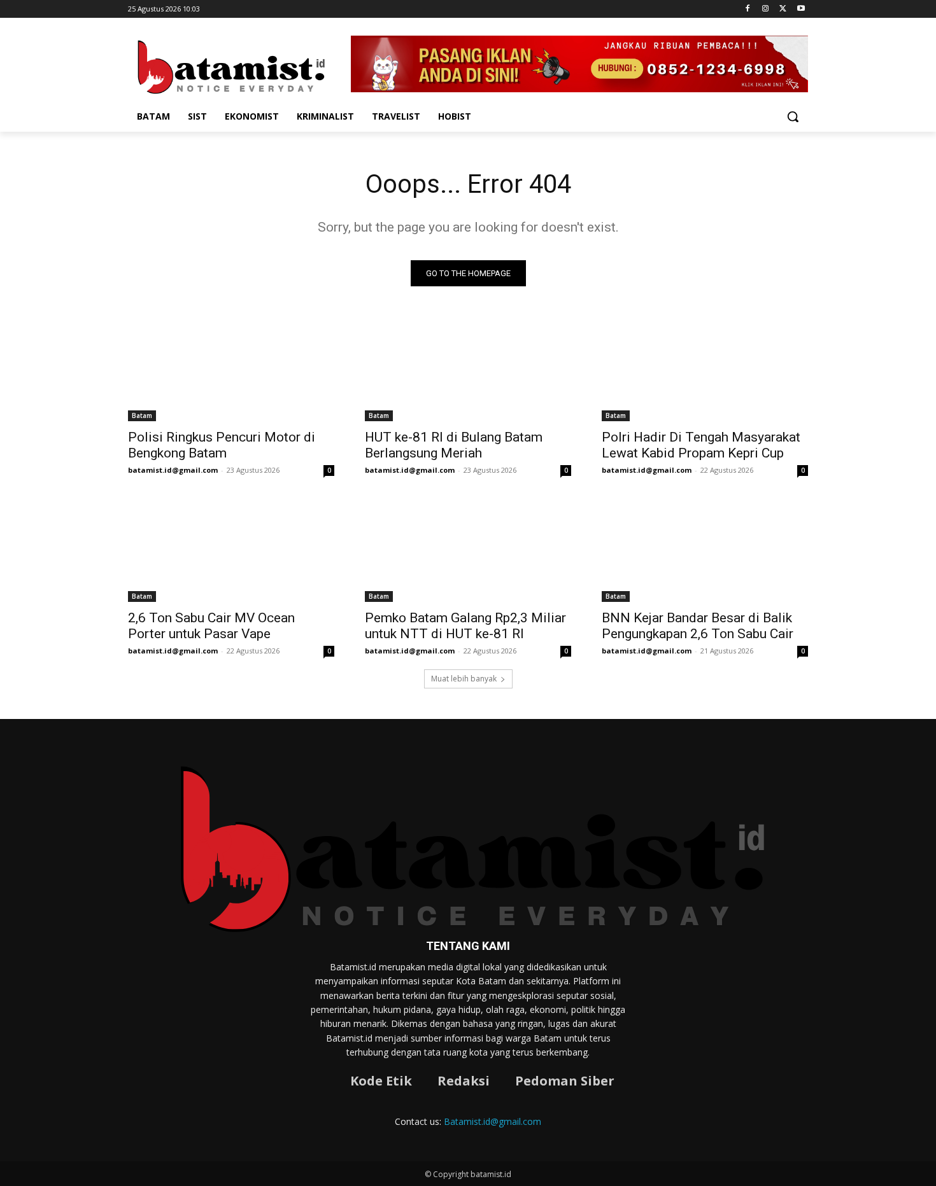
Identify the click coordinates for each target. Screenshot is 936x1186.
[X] (783, 9)
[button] (792, 116)
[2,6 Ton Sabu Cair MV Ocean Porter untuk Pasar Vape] (231, 550)
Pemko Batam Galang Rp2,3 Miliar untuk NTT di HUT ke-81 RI (465, 625)
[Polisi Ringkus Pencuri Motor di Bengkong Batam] (231, 369)
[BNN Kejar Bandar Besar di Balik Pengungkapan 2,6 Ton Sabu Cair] (705, 550)
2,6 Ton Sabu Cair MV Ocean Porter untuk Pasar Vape (211, 625)
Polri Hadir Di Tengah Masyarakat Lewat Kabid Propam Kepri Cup (701, 445)
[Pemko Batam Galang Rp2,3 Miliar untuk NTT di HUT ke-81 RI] (468, 550)
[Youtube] (800, 9)
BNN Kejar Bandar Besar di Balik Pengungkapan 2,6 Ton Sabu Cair (697, 625)
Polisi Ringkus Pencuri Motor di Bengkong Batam (221, 445)
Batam (142, 415)
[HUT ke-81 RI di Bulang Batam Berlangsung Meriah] (468, 369)
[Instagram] (765, 9)
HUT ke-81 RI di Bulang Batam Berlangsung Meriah (453, 445)
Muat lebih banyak (464, 678)
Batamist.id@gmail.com (492, 1121)
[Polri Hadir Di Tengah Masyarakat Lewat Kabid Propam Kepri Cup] (705, 369)
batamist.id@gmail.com (173, 470)
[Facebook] (748, 9)
